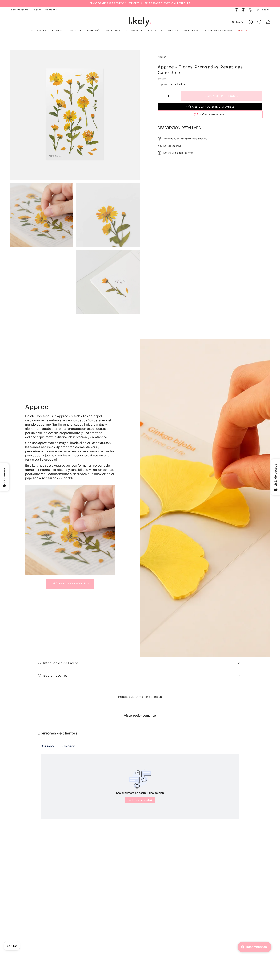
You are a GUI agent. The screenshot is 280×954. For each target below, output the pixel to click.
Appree (162, 57)
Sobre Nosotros (19, 9)
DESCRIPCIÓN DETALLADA (179, 127)
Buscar (37, 9)
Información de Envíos (61, 663)
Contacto (51, 9)
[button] (38, 31)
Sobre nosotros (55, 675)
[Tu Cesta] (268, 22)
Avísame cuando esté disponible (210, 107)
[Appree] (70, 530)
